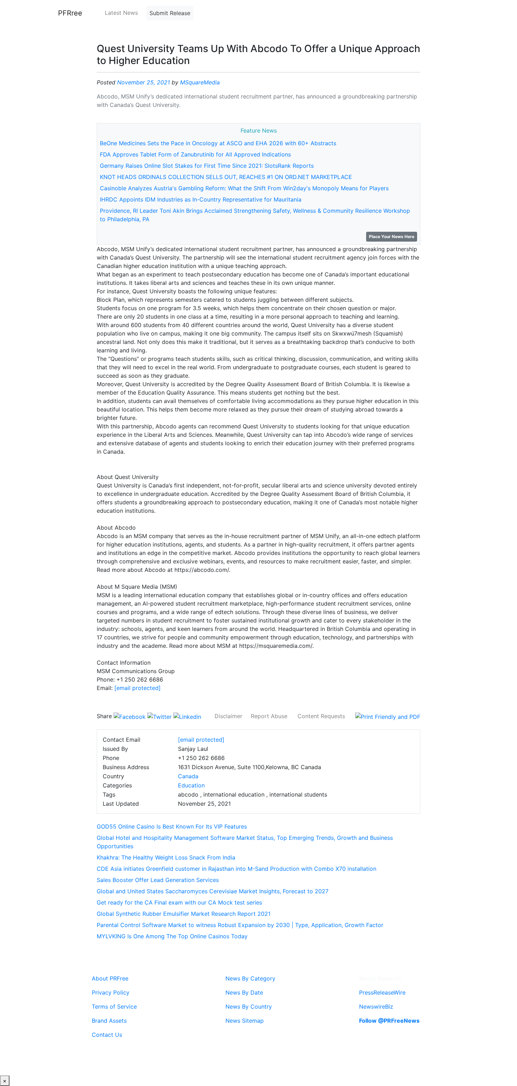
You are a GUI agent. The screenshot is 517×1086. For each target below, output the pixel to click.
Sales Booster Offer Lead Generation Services (158, 879)
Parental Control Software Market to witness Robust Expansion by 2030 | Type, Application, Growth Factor (240, 924)
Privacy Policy (110, 992)
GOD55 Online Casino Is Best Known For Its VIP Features (172, 826)
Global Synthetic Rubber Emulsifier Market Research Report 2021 (183, 913)
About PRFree (110, 978)
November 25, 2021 (143, 82)
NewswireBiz (376, 1006)
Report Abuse (269, 716)
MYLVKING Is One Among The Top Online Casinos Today (172, 936)
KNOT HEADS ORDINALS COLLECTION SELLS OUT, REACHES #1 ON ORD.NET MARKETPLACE (226, 176)
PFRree (70, 13)
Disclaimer (228, 716)
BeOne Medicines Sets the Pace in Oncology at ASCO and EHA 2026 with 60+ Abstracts (218, 143)
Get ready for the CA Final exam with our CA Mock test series (179, 902)
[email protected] (137, 687)
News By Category (250, 978)
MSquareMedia (200, 82)
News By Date (244, 992)
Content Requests (321, 716)
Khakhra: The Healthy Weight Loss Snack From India (166, 857)
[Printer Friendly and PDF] (387, 716)
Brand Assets (109, 1020)
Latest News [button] (121, 12)
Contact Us (107, 1034)
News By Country (248, 1006)
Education (191, 785)
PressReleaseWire (382, 992)
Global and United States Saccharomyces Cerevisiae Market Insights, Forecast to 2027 (212, 891)
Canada (188, 776)
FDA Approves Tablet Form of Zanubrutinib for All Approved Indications (195, 154)
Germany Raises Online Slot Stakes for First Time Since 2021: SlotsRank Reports (207, 165)
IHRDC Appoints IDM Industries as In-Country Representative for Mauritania (200, 199)
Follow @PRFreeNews (389, 1020)
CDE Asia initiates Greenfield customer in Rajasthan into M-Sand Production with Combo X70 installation (236, 868)
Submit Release (169, 13)
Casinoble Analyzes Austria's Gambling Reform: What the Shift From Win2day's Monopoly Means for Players (244, 188)
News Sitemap (244, 1020)
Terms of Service (114, 1006)
